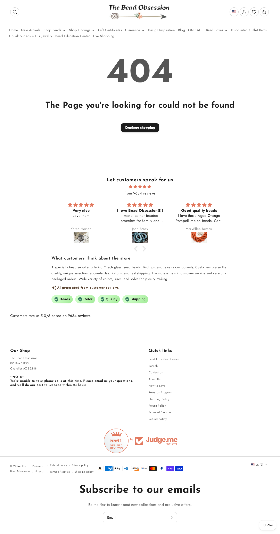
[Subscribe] (172, 517)
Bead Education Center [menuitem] (72, 36)
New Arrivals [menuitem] (30, 30)
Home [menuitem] (13, 30)
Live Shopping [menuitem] (103, 36)
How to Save (157, 386)
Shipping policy (84, 472)
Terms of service (60, 472)
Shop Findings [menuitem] (79, 30)
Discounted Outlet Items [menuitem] (249, 30)
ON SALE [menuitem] (195, 30)
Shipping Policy (159, 399)
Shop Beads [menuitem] (52, 30)
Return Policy (157, 406)
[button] (14, 11)
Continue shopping (140, 127)
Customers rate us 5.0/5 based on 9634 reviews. (50, 315)
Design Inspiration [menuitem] (161, 30)
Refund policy (158, 419)
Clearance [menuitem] (132, 30)
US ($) (259, 465)
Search (153, 366)
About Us (155, 379)
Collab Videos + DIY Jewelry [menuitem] (30, 36)
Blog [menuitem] (181, 30)
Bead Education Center (164, 359)
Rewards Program (160, 392)
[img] (140, 186)
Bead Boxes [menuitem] (214, 30)
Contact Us (156, 372)
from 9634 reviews (140, 193)
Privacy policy (80, 465)
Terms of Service (160, 412)
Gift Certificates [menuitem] (110, 30)
